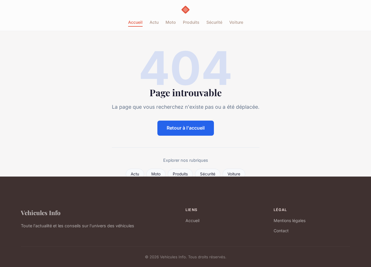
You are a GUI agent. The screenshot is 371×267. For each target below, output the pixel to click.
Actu (154, 22)
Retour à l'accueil (186, 128)
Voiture (236, 22)
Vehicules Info (41, 212)
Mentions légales (289, 220)
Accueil (135, 22)
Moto (171, 22)
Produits (191, 22)
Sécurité (214, 22)
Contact (281, 230)
